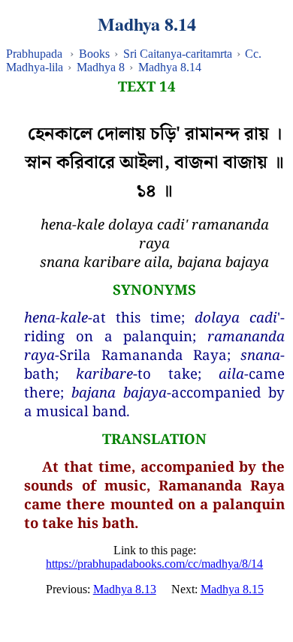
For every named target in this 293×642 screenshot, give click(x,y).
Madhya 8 (101, 67)
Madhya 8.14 (169, 67)
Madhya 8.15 (232, 589)
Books (94, 53)
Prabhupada (34, 53)
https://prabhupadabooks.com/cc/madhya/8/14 (154, 563)
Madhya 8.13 (124, 589)
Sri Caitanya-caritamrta (177, 53)
